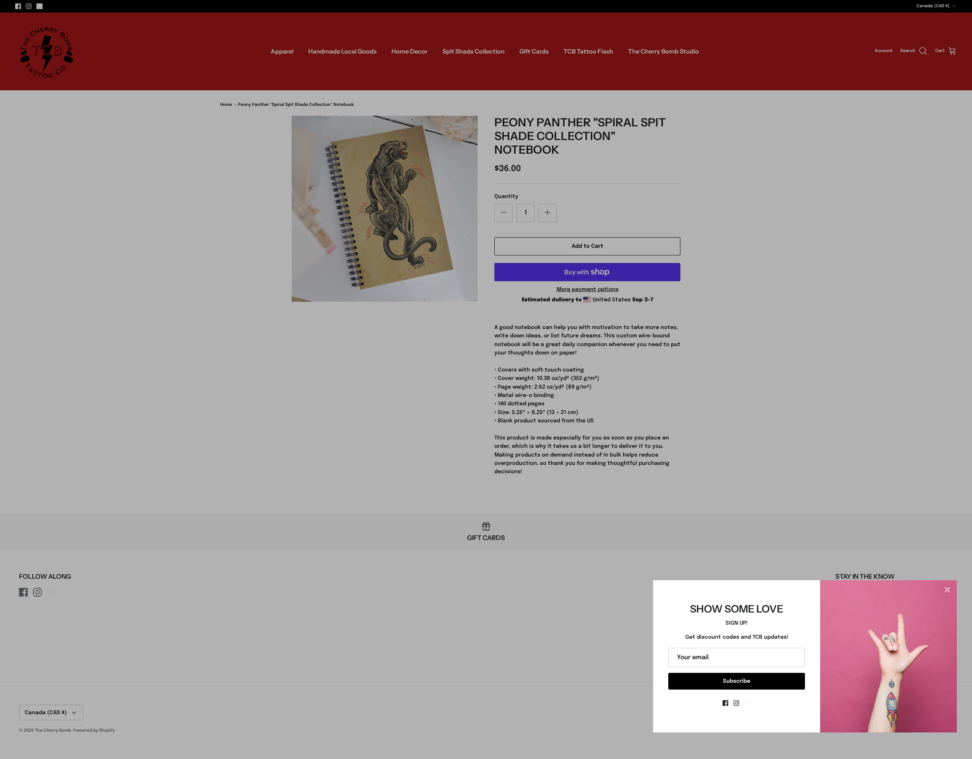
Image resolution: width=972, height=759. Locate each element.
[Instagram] (736, 703)
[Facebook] (725, 703)
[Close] (947, 589)
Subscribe (736, 681)
